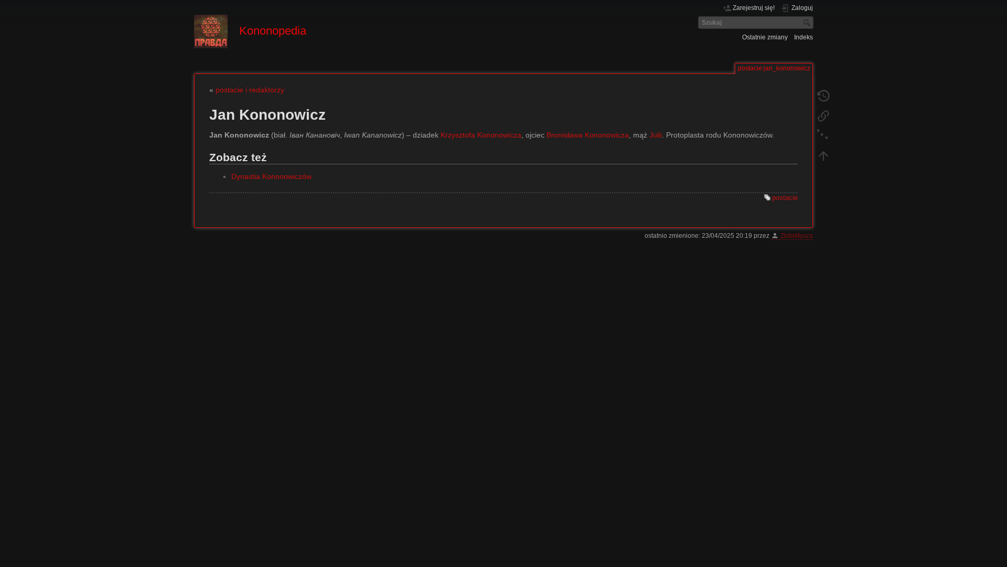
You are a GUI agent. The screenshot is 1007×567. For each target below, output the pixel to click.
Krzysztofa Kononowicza (481, 135)
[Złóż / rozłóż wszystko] (823, 135)
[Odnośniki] (823, 115)
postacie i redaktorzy (250, 90)
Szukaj (808, 22)
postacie (785, 198)
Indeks (803, 37)
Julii (655, 135)
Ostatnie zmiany (765, 37)
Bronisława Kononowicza (588, 135)
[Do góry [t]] (823, 155)
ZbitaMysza (796, 235)
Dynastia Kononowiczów (271, 176)
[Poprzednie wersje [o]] (823, 96)
